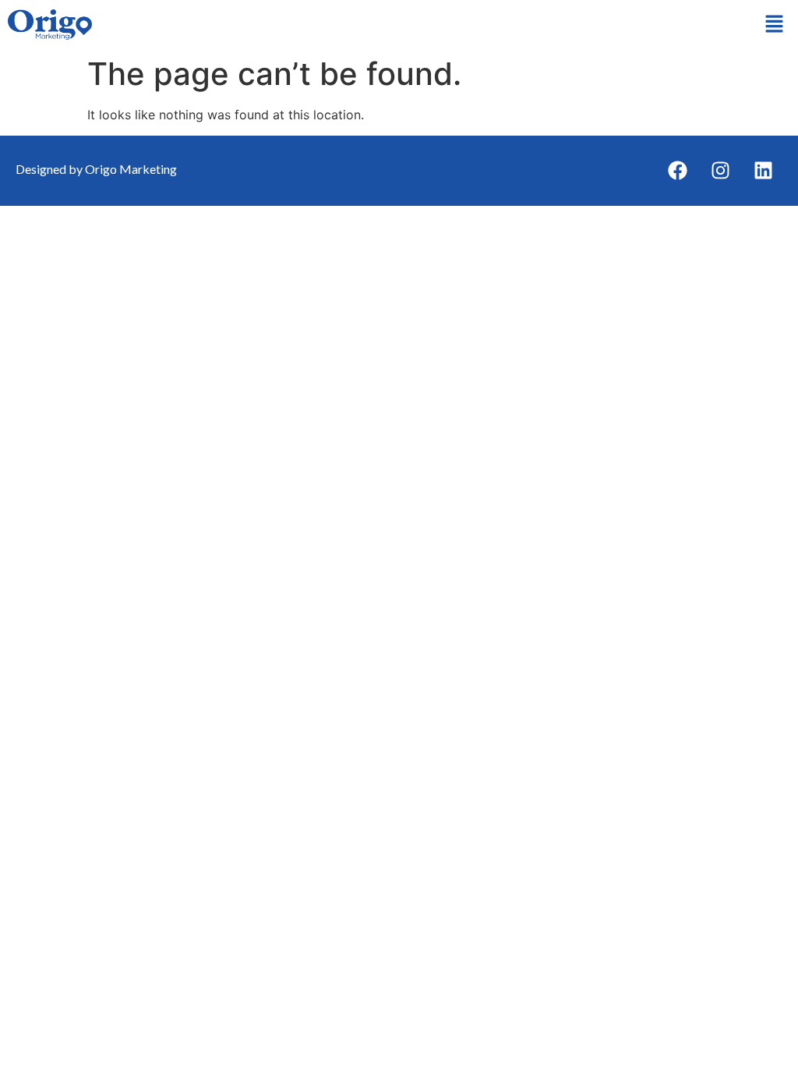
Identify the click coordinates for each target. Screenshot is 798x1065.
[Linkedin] (762, 170)
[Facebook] (677, 170)
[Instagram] (720, 170)
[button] (774, 24)
